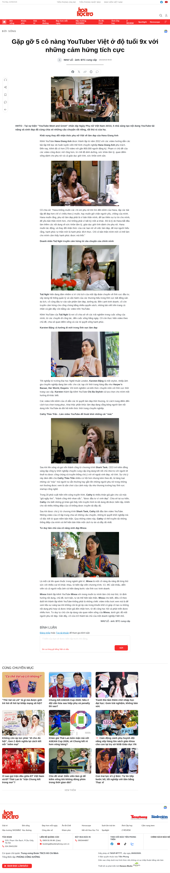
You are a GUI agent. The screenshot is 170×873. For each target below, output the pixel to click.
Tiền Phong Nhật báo (90, 2)
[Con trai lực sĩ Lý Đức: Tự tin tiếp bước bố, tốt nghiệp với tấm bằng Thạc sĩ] (117, 761)
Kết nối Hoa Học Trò (90, 830)
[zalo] (133, 844)
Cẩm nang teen (148, 825)
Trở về (5, 109)
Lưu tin (5, 94)
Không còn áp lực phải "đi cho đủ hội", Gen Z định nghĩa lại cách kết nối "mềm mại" (21, 741)
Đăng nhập (45, 633)
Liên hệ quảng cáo (49, 837)
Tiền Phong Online (66, 2)
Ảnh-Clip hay (115, 22)
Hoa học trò (10, 814)
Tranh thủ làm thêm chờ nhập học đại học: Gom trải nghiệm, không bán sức (117, 703)
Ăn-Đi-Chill (101, 22)
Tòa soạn (7, 837)
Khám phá (23, 22)
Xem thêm (166, 22)
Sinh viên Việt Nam (113, 2)
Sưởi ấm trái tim (108, 825)
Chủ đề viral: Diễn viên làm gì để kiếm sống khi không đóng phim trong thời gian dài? (67, 779)
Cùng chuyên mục (18, 668)
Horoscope (155, 22)
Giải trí (35, 22)
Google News (166, 31)
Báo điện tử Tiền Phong (85, 12)
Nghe (5, 79)
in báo (91, 72)
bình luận (97, 72)
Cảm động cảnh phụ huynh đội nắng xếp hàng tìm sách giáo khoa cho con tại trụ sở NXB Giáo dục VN (116, 741)
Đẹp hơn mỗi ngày (62, 22)
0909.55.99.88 (49, 840)
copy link (85, 72)
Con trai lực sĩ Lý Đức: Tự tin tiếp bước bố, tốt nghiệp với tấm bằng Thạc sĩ (115, 779)
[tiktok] (126, 844)
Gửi (121, 648)
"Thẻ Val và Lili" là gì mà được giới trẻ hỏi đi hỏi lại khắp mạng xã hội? (22, 701)
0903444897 (83, 840)
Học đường (45, 22)
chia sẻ (72, 72)
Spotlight (142, 22)
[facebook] (161, 2)
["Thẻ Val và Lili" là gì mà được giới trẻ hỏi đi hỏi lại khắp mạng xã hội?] (23, 684)
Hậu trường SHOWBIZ (81, 22)
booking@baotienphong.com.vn (56, 844)
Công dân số (47, 830)
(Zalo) (58, 840)
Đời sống (12, 22)
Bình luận (5, 102)
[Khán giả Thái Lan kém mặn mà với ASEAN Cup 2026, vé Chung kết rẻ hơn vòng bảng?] (70, 723)
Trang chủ (4, 22)
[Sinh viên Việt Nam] (159, 817)
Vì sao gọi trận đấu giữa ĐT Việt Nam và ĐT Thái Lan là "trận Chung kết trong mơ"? (23, 779)
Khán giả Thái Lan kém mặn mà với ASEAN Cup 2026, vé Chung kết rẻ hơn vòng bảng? (69, 741)
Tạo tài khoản (62, 633)
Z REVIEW (130, 22)
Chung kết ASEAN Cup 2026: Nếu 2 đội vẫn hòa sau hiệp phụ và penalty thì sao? (69, 703)
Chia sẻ (5, 87)
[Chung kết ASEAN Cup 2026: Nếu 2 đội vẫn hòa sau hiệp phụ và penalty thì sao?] (70, 684)
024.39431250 (11, 846)
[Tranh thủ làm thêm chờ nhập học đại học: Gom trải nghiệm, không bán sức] (117, 684)
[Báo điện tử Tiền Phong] (139, 817)
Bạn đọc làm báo (17, 866)
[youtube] (166, 2)
